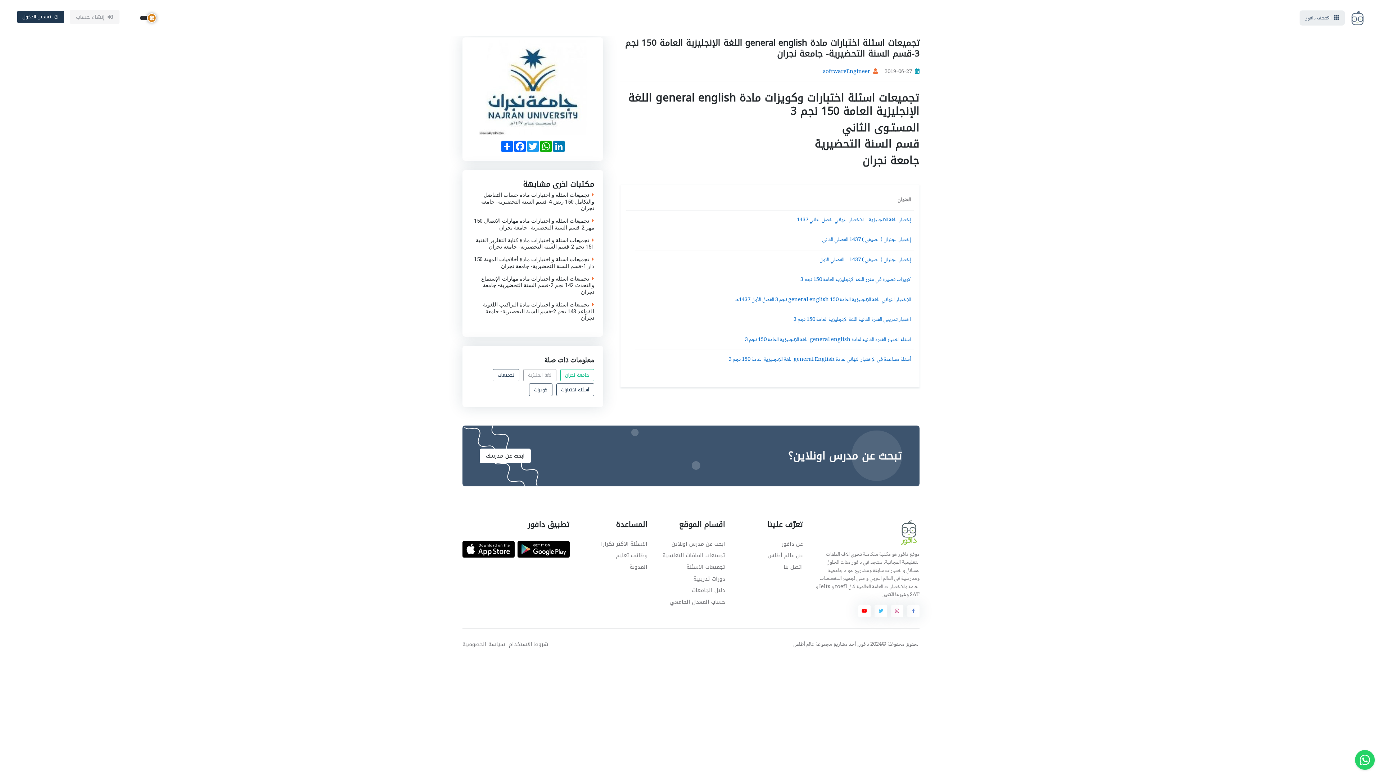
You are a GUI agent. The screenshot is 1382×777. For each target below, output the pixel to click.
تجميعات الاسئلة (706, 567)
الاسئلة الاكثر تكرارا (624, 544)
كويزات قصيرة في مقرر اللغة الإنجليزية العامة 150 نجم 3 (855, 280)
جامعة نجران (577, 375)
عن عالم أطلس (785, 555)
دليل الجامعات (708, 590)
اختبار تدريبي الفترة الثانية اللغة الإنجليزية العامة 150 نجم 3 (852, 319)
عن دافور (792, 544)
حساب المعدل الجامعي (697, 602)
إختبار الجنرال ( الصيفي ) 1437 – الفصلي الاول (865, 260)
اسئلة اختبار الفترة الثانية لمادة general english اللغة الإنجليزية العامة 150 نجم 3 (828, 340)
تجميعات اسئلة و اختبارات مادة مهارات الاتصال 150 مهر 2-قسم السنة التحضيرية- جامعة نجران (534, 224)
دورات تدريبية (709, 579)
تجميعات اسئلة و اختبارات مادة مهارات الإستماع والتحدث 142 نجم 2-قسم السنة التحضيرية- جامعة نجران (537, 285)
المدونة (638, 567)
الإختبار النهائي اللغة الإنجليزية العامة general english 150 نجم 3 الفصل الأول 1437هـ (823, 300)
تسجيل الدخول (36, 16)
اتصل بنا (793, 567)
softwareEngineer (846, 72)
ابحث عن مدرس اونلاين (698, 544)
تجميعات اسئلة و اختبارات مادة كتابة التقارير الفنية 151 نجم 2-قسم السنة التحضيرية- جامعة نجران (535, 243)
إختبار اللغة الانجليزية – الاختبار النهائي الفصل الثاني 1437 (854, 220)
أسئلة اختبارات (575, 389)
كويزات (540, 389)
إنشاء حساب (90, 17)
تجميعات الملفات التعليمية (694, 555)
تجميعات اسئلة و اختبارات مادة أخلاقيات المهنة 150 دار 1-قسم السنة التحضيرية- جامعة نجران (534, 263)
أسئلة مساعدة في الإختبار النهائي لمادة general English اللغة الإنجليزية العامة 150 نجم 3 (820, 359)
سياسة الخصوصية (483, 644)
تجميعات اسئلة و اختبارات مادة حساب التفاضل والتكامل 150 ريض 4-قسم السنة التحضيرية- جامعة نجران (537, 201)
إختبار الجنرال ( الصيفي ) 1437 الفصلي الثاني (866, 240)
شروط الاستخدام (528, 644)
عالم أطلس (803, 644)
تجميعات (506, 375)
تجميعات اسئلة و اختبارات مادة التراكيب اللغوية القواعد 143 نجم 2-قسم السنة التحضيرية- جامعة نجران (538, 311)
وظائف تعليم (631, 555)
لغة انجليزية (539, 375)
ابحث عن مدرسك (505, 456)
